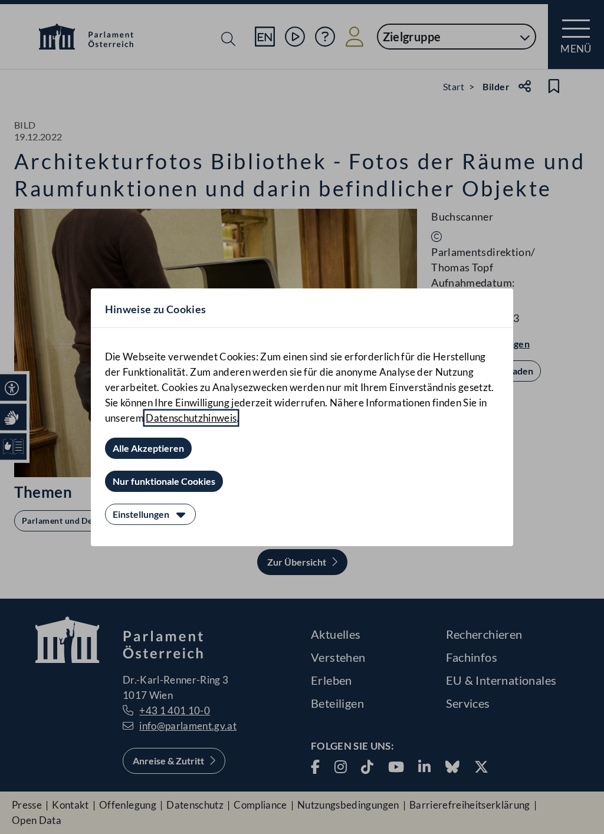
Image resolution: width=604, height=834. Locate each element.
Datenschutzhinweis (191, 418)
